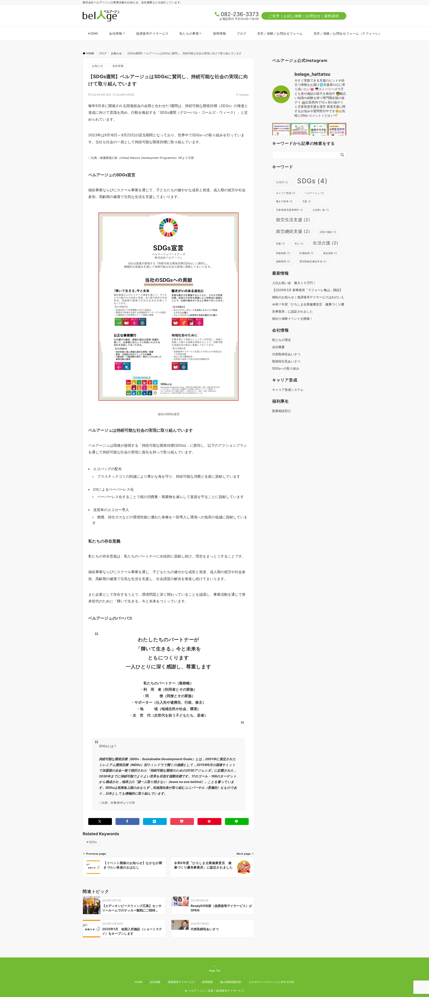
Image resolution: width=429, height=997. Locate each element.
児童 (306, 201)
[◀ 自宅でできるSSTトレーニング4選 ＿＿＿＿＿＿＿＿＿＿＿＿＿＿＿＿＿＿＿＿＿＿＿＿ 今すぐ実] (318, 132)
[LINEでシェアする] (237, 821)
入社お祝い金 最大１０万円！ (294, 283)
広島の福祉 (328, 232)
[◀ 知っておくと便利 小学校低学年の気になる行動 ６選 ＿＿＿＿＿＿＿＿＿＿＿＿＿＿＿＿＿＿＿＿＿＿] (337, 132)
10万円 (282, 182)
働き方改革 (284, 201)
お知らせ (97, 65)
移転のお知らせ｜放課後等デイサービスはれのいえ (308, 297)
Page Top (214, 970)
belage (244, 94)
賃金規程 (330, 253)
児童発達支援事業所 (289, 209)
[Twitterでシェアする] (100, 821)
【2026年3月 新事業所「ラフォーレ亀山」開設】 (307, 290)
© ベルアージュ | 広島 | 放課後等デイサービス (214, 990)
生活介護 (325, 243)
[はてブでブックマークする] (155, 821)
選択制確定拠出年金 (312, 261)
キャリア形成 (285, 193)
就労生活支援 (293, 219)
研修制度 (283, 253)
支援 (280, 243)
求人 (299, 243)
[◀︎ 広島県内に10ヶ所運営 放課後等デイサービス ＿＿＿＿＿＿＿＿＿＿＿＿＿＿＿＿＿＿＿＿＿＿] (300, 132)
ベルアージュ (314, 193)
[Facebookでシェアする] (127, 821)
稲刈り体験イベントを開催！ (292, 318)
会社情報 (117, 65)
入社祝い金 (320, 209)
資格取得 (283, 261)
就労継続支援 (293, 231)
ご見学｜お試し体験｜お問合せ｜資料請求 (304, 16)
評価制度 (306, 253)
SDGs (93, 842)
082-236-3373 (240, 14)
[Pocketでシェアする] (182, 821)
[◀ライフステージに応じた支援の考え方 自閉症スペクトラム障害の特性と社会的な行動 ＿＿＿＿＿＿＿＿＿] (281, 132)
